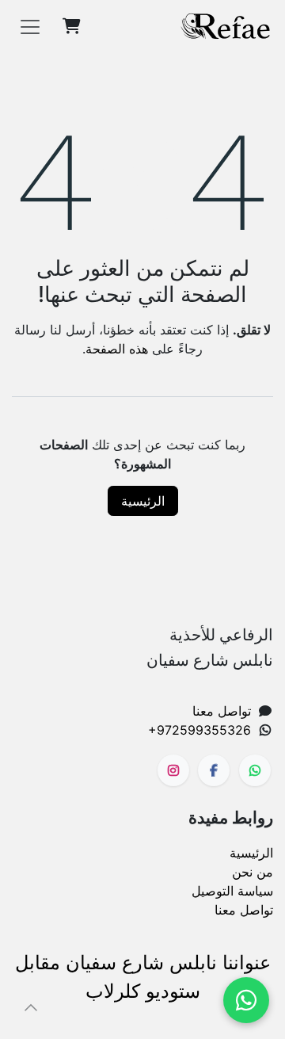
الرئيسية (143, 501)
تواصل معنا (221, 711)
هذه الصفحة (117, 349)
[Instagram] (173, 770)
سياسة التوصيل (232, 891)
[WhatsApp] (246, 1000)
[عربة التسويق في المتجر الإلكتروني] (71, 26)
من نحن (252, 872)
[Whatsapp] (255, 770)
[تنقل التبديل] (30, 26)
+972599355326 (199, 730)
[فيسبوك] (214, 770)
